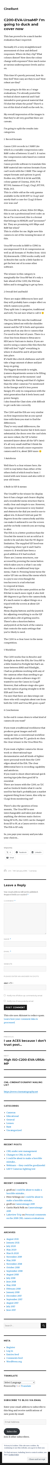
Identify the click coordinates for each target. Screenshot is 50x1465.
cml (9, 871)
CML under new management (21, 1151)
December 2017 (14, 1296)
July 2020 (11, 1246)
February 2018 (13, 1288)
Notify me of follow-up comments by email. (25, 996)
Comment (10, 901)
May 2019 (11, 1260)
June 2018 (11, 1281)
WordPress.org (14, 1361)
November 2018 (14, 1264)
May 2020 (11, 1249)
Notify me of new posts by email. (20, 1001)
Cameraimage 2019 (25, 1204)
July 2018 (10, 1278)
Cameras (33, 871)
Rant (8, 1126)
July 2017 (10, 1306)
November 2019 (14, 1257)
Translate (26, 1386)
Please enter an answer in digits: (21, 976)
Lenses (10, 1123)
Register (10, 1347)
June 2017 (11, 1310)
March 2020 (12, 1253)
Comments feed (14, 1358)
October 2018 (13, 1267)
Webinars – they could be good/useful (25, 1165)
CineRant (11, 9)
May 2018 (11, 1285)
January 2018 (12, 1292)
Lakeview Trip (14, 1214)
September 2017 (14, 1299)
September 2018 (14, 1271)
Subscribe (12, 1431)
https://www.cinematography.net (21, 1091)
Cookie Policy (13, 1455)
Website (8, 964)
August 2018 (12, 1274)
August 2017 (12, 1303)
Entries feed (12, 1354)
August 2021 (12, 1239)
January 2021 (12, 1242)
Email (7, 951)
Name (7, 939)
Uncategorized (14, 1130)
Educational (12, 1116)
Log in (9, 1351)
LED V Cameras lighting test (20, 1169)
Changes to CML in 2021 (18, 1154)
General (10, 1119)
